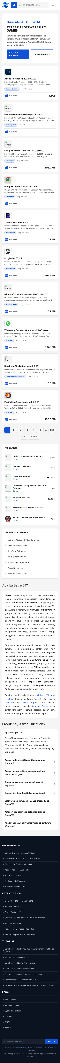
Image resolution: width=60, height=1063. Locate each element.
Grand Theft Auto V (13, 912)
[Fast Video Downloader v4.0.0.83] (30, 406)
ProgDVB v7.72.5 (13, 258)
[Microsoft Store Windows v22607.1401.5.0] (30, 298)
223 (52, 430)
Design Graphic (12, 89)
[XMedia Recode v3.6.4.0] (30, 226)
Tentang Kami (10, 1000)
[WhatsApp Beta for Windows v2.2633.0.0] (30, 334)
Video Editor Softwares (17, 573)
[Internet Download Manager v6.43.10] (30, 119)
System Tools (11, 305)
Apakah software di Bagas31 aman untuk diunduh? (30, 762)
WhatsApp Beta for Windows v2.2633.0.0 (26, 330)
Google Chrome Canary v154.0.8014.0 (24, 150)
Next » (34, 436)
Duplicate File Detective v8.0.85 (21, 366)
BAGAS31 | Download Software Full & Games (36, 1048)
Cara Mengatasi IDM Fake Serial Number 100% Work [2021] (29, 985)
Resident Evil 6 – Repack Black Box (19, 929)
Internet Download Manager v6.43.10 (23, 114)
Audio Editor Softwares (17, 546)
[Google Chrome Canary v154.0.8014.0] (30, 155)
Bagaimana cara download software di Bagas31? (30, 784)
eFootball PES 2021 (13, 923)
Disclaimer (9, 1016)
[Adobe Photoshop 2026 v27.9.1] (30, 83)
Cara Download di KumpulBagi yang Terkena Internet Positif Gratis (29, 950)
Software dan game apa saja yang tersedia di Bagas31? (30, 802)
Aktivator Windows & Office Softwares (23, 540)
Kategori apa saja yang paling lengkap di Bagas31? (30, 813)
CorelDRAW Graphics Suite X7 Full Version (22, 858)
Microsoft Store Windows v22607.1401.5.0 (26, 294)
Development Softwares (18, 557)
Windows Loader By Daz (15, 887)
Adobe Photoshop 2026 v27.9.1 (20, 78)
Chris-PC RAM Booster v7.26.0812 (19, 901)
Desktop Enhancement (15, 376)
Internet (9, 340)
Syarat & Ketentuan (13, 1011)
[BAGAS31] (5, 5)
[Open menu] (53, 5)
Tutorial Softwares (15, 568)
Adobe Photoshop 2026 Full (16, 870)
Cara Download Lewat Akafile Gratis (20, 963)
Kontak (8, 1028)
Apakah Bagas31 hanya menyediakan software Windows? (30, 824)
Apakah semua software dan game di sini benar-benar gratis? (30, 773)
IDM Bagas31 (11, 125)
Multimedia (10, 233)
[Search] (14, 5)
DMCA (7, 1022)
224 (23, 436)
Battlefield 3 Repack (13, 906)
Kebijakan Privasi (12, 1005)
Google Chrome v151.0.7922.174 (21, 186)
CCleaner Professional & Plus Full (18, 864)
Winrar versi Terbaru (13, 875)
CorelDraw (10, 702)
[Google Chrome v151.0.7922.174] (30, 191)
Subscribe (51, 1041)
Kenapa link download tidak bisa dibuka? (30, 793)
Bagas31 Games (42, 54)
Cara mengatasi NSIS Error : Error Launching (23, 974)
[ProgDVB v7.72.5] (30, 262)
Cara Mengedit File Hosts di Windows (20, 980)
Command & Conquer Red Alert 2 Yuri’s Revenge (25, 918)
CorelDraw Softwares (16, 551)
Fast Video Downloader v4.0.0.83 (21, 402)
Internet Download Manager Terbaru (20, 853)
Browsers (10, 161)
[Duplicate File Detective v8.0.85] (30, 370)
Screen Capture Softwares (19, 562)
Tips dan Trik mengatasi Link (17, 957)
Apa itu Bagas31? (31, 732)
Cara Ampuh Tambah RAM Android (19, 968)
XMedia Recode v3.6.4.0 (17, 222)
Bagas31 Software (14, 54)
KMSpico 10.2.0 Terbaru (15, 881)
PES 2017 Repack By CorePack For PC (21, 934)
